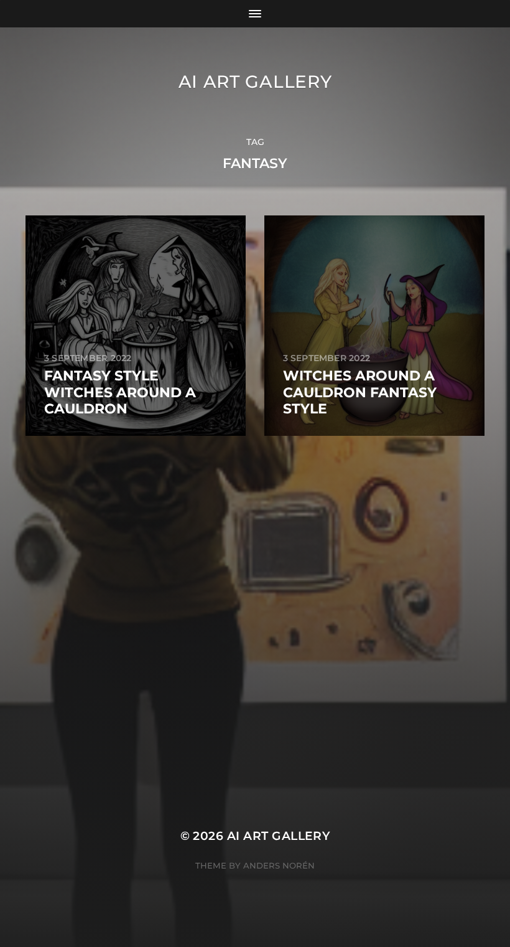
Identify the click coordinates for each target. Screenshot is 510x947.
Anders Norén (279, 865)
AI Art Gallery (255, 81)
